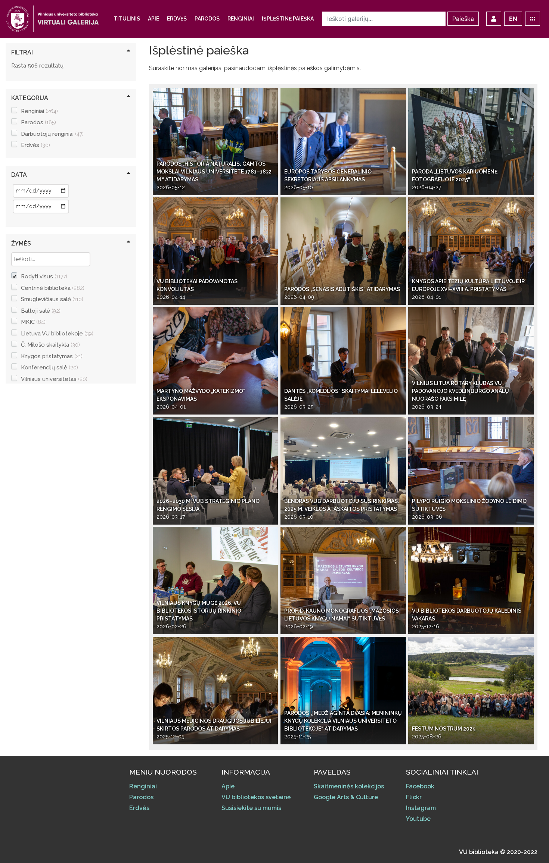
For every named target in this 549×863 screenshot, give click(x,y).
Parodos (207, 19)
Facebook (420, 786)
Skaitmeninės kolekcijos (349, 786)
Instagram (421, 808)
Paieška (463, 18)
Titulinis (127, 19)
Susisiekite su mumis (251, 808)
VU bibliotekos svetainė (256, 797)
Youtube (418, 818)
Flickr (414, 797)
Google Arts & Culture (346, 797)
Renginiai (240, 19)
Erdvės (177, 19)
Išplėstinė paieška (288, 19)
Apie (153, 19)
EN (513, 18)
